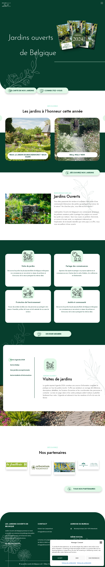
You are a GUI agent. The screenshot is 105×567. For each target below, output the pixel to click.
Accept (60, 558)
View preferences (93, 558)
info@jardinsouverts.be (45, 532)
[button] (101, 542)
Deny (77, 558)
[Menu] (101, 3)
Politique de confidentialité (69, 563)
